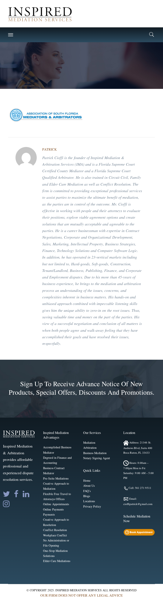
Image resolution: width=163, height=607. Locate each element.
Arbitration (90, 448)
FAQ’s (87, 491)
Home (86, 480)
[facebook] (16, 494)
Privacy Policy (92, 506)
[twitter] (6, 494)
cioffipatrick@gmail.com (137, 504)
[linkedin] (26, 494)
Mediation (89, 443)
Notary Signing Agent (96, 458)
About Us (89, 486)
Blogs (86, 496)
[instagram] (6, 504)
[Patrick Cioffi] (40, 14)
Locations (89, 501)
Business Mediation (95, 453)
